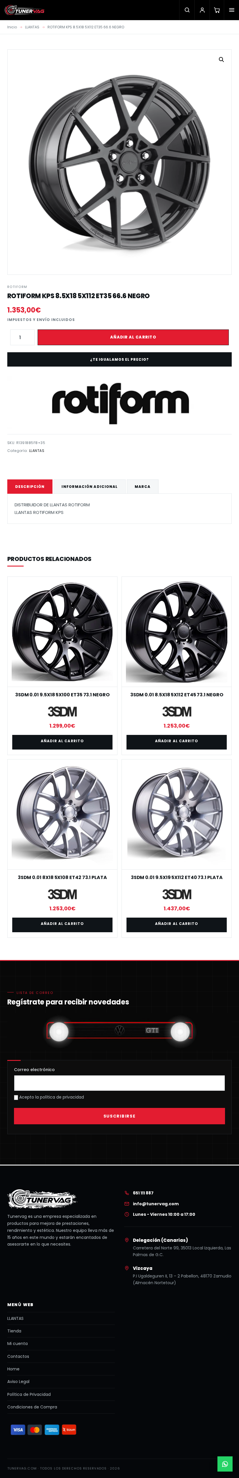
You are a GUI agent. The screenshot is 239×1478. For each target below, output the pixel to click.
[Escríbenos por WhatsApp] (225, 1464)
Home (13, 1369)
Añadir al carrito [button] (62, 740)
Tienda (14, 1331)
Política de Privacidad (29, 1394)
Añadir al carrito (133, 337)
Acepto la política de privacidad (51, 1097)
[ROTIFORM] (119, 402)
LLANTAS (32, 27)
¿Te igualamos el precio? (119, 359)
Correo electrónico (34, 1070)
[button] (221, 59)
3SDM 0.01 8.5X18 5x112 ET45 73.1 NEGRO (176, 694)
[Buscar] (186, 10)
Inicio (12, 27)
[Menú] (231, 10)
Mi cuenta (17, 1343)
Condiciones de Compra (32, 1407)
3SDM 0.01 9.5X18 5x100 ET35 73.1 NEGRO (62, 694)
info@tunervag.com (156, 1204)
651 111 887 (143, 1193)
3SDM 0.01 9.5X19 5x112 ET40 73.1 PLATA (177, 877)
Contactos (18, 1356)
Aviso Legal (18, 1381)
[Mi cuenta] (202, 10)
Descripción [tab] (30, 486)
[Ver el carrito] (217, 10)
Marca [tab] (142, 486)
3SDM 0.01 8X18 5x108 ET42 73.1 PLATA (62, 877)
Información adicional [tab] (89, 486)
